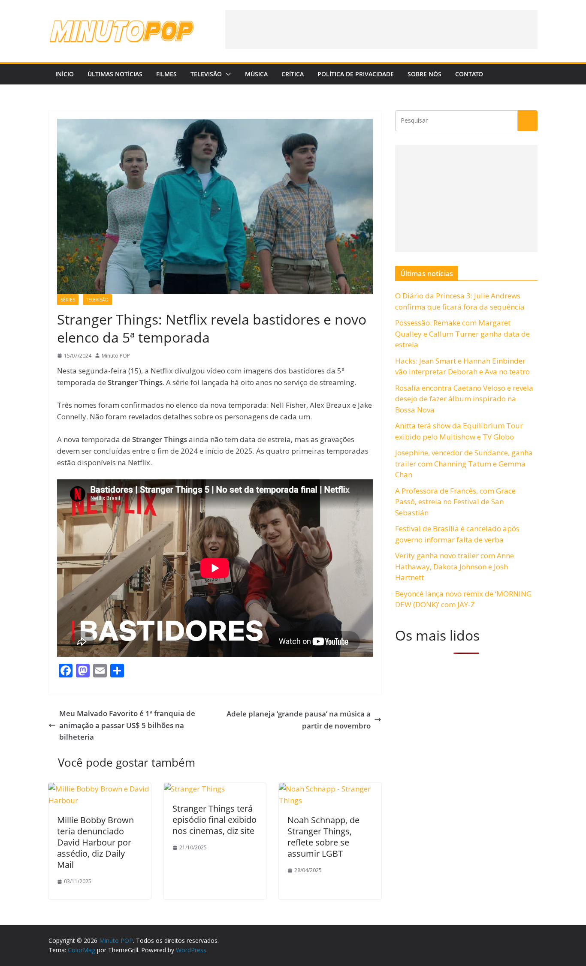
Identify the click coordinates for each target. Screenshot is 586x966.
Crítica (292, 74)
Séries (67, 300)
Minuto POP (116, 355)
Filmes (166, 74)
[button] (226, 74)
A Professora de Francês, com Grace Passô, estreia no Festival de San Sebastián (455, 502)
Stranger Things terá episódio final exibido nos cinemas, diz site (214, 820)
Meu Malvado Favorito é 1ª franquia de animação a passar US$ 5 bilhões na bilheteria (127, 724)
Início (64, 74)
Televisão (206, 74)
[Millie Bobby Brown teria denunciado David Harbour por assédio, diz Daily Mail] (99, 789)
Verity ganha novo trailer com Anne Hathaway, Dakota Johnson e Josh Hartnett (454, 566)
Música (256, 74)
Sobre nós (424, 74)
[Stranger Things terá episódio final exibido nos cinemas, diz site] (194, 789)
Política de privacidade (355, 74)
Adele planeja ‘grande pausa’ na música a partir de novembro (299, 719)
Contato (469, 74)
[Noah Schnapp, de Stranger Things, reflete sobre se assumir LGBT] (330, 789)
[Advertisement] (381, 29)
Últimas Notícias (115, 74)
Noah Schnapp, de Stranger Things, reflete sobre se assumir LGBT (323, 836)
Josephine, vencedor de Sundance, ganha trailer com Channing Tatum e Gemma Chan (464, 463)
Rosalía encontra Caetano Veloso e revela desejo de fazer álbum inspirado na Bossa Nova (464, 399)
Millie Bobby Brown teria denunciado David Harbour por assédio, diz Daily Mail (95, 842)
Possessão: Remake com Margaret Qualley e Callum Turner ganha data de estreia (462, 333)
